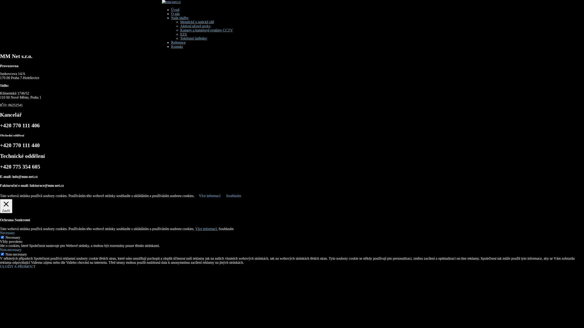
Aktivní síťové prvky (195, 26)
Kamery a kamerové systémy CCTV (206, 30)
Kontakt (177, 47)
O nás (175, 14)
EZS (183, 34)
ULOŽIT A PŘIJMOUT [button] (18, 267)
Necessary (12, 237)
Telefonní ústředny (193, 38)
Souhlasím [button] (233, 196)
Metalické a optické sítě (197, 22)
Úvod (175, 10)
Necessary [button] (7, 233)
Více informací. (206, 229)
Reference (178, 42)
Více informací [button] (209, 196)
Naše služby (180, 18)
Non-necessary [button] (10, 250)
